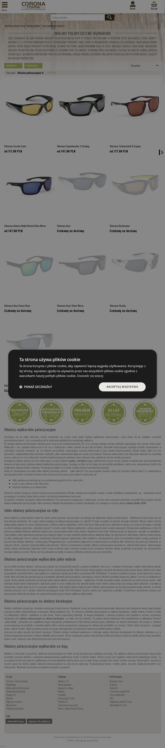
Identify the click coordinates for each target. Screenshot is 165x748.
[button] (35, 387)
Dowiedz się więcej (90, 376)
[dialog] (82, 374)
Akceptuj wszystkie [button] (122, 387)
